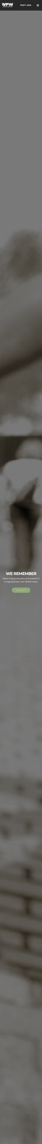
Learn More (21, 593)
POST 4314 (25, 5)
